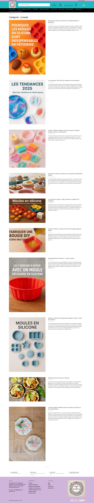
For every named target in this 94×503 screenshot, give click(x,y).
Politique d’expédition (33, 484)
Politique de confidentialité (34, 486)
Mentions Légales (32, 491)
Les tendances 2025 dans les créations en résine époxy (64, 80)
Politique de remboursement (35, 488)
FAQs (76, 5)
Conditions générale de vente (35, 489)
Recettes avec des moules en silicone (58, 378)
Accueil (10, 13)
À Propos (30, 483)
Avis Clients (50, 486)
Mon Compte (54, 5)
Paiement (60, 5)
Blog (49, 483)
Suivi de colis (51, 488)
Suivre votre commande (68, 5)
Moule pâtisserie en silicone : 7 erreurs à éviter (61, 258)
